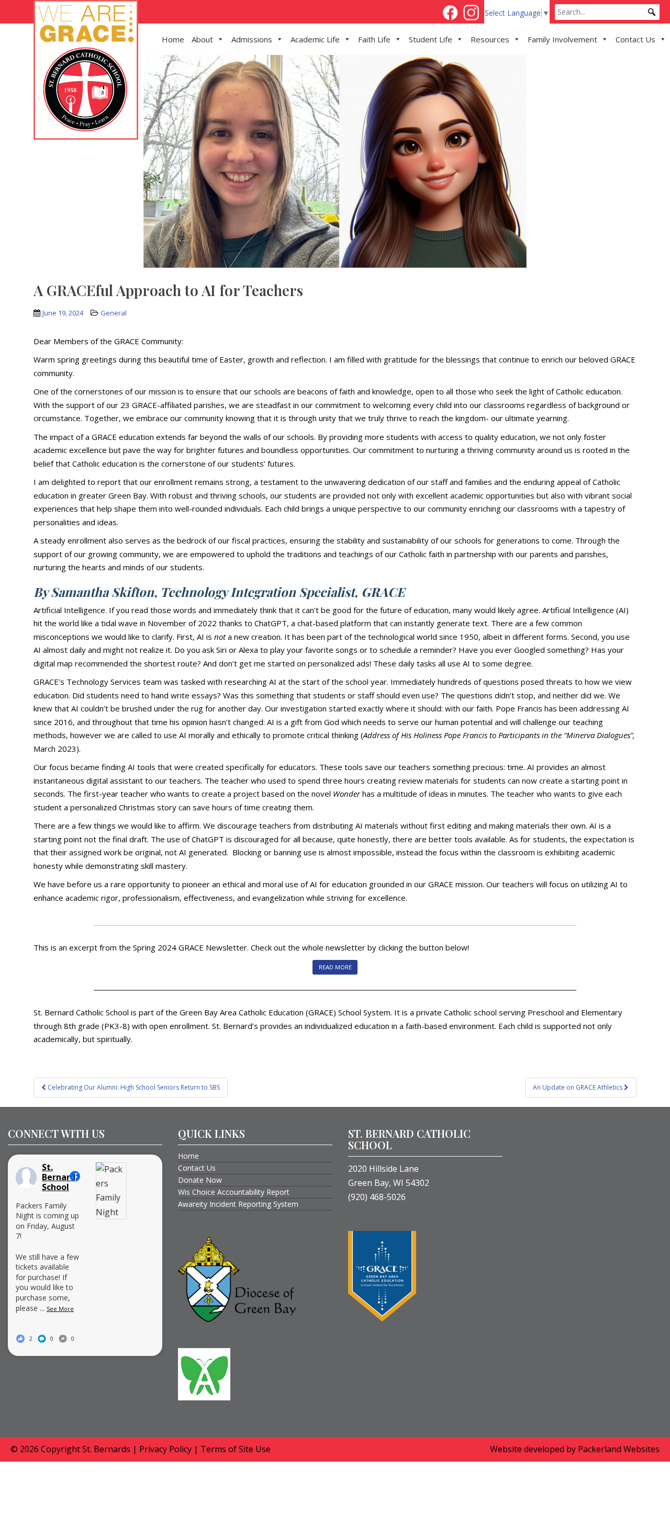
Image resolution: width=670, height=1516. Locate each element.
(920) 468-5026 (377, 1197)
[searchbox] (607, 12)
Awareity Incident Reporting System (238, 1204)
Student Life (430, 39)
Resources (490, 39)
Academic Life (315, 39)
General (113, 313)
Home (173, 39)
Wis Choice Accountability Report (233, 1192)
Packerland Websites (619, 1449)
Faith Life (374, 39)
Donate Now (200, 1180)
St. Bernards (106, 1449)
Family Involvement (562, 39)
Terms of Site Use (235, 1449)
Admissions (251, 39)
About (202, 39)
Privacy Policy (165, 1449)
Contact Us (635, 39)
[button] (652, 12)
